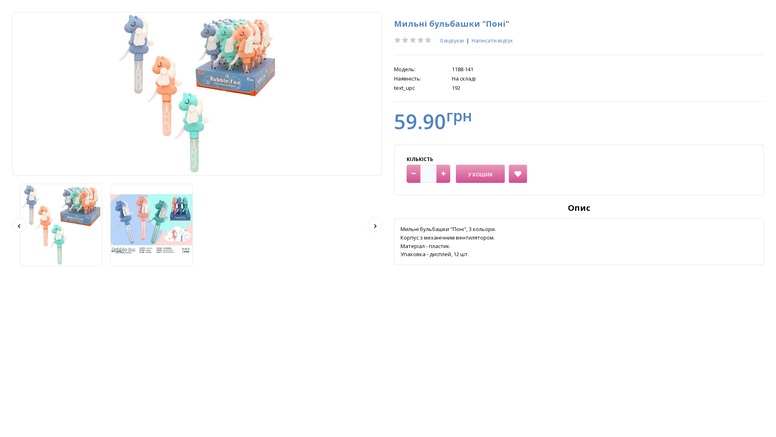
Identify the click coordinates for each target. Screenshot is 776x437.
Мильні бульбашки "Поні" (451, 23)
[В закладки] (518, 174)
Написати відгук (492, 40)
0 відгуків (452, 40)
